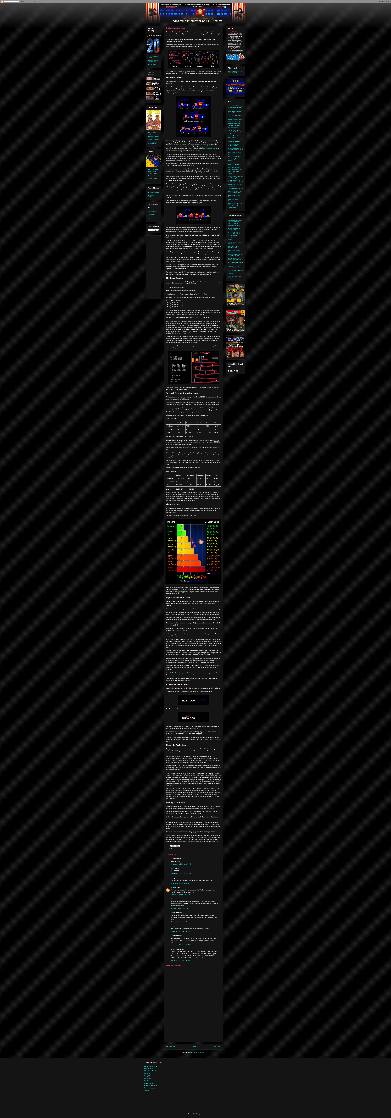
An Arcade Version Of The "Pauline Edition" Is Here (235, 192)
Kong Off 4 (147, 1078)
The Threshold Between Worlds (152, 172)
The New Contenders (153, 136)
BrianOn (173, 887)
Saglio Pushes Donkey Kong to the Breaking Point (235, 177)
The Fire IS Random (153, 169)
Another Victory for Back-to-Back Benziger (235, 263)
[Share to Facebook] (177, 846)
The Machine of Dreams (152, 196)
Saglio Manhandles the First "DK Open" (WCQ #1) (235, 255)
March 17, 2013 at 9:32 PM (179, 908)
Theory (173, 849)
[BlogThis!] (173, 846)
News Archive (148, 1083)
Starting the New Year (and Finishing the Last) (235, 204)
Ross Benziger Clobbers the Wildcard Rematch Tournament (235, 272)
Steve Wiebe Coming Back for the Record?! (235, 185)
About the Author (152, 212)
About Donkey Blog (150, 1066)
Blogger (198, 1114)
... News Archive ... (233, 207)
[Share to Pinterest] (179, 846)
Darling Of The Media (153, 139)
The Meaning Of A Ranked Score (152, 60)
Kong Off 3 (147, 1076)
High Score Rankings (151, 1071)
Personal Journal (149, 1088)
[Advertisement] (193, 1027)
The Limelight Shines (233, 128)
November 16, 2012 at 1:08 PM (181, 873)
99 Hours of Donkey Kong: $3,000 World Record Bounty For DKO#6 (235, 222)
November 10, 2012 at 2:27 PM (181, 864)
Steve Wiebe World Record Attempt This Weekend (235, 120)
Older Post (217, 1047)
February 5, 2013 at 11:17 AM (180, 894)
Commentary (148, 1068)
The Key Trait (151, 176)
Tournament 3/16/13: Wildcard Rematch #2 (233, 267)
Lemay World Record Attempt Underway (233, 200)
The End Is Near (152, 64)
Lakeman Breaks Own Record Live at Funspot (234, 124)
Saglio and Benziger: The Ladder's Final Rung (235, 170)
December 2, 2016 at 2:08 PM (180, 960)
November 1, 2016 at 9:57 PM (180, 931)
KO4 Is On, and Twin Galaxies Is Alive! (233, 144)
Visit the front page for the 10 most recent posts (235, 72)
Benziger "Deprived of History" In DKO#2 (234, 229)
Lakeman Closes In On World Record (234, 136)
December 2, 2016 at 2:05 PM (180, 945)
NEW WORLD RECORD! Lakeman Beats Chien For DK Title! (235, 132)
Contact (150, 218)
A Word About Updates (151, 215)
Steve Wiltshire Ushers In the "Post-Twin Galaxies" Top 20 (235, 148)
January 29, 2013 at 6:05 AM (180, 883)
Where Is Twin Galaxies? (234, 152)
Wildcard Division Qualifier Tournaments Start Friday (235, 259)
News (146, 1080)
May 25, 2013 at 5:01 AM (179, 922)
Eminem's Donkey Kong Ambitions (153, 142)
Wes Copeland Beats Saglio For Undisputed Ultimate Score (235, 107)
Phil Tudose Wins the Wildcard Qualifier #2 (233, 246)
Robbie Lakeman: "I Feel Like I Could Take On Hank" (235, 181)
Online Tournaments (150, 1085)
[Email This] (171, 846)
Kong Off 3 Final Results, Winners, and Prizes (234, 163)
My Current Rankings (153, 192)
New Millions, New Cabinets (235, 188)
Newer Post (170, 1047)
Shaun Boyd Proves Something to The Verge (234, 155)
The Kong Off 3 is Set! (233, 167)
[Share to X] (175, 846)
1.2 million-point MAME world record (187, 673)
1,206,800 (230, 174)
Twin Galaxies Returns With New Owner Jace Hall (235, 140)
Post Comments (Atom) (197, 1052)
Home (194, 1047)
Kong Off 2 (147, 1073)
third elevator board (208, 149)
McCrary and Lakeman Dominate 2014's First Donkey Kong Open (234, 234)
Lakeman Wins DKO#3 (234, 225)
